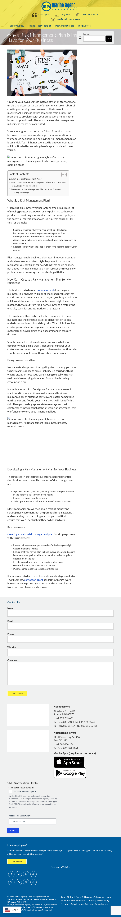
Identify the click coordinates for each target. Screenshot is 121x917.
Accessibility (103, 900)
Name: (10, 608)
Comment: (12, 660)
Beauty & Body (17, 25)
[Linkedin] (26, 874)
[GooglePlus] (19, 882)
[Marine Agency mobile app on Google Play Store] (70, 772)
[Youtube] (33, 874)
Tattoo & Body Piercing (40, 25)
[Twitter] (19, 874)
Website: (12, 647)
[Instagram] (26, 882)
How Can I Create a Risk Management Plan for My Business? (38, 182)
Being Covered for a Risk (26, 186)
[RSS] (11, 882)
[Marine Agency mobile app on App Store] (69, 761)
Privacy (64, 904)
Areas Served (101, 904)
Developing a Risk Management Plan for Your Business (36, 189)
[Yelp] (33, 882)
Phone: (11, 634)
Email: (10, 621)
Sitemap (89, 904)
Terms (80, 904)
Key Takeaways (22, 193)
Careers (91, 900)
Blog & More (84, 25)
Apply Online (67, 897)
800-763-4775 (90, 14)
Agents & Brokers (95, 897)
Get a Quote (44, 14)
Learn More (17, 861)
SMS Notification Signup (25, 791)
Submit (13, 830)
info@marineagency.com (68, 19)
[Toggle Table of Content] (62, 174)
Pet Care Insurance (64, 25)
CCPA (73, 904)
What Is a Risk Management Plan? (26, 179)
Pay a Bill (66, 14)
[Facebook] (11, 874)
